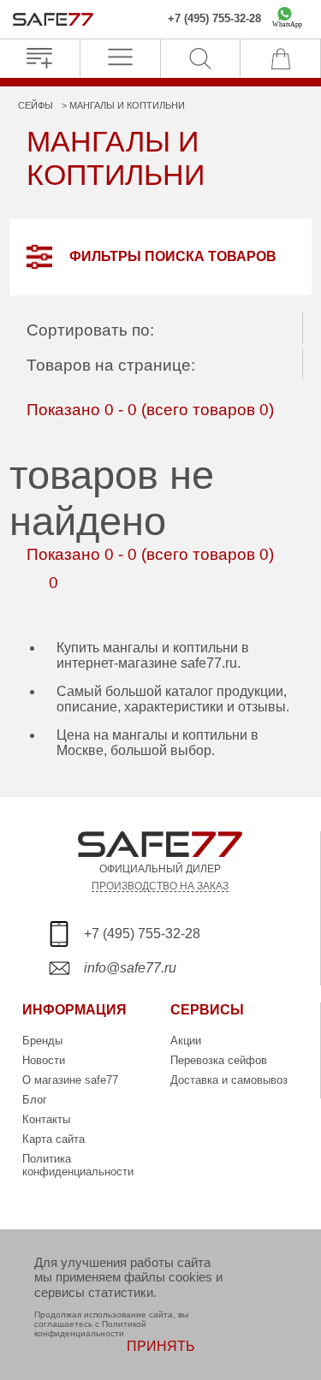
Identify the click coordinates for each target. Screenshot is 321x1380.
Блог (34, 1099)
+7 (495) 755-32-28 (214, 19)
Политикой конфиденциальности (90, 1328)
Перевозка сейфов (218, 1060)
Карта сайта (53, 1139)
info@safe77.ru (130, 968)
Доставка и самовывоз (229, 1080)
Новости (43, 1060)
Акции (185, 1040)
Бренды (42, 1040)
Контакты (46, 1119)
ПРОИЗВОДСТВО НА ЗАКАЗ (160, 885)
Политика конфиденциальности (78, 1165)
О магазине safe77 (70, 1080)
